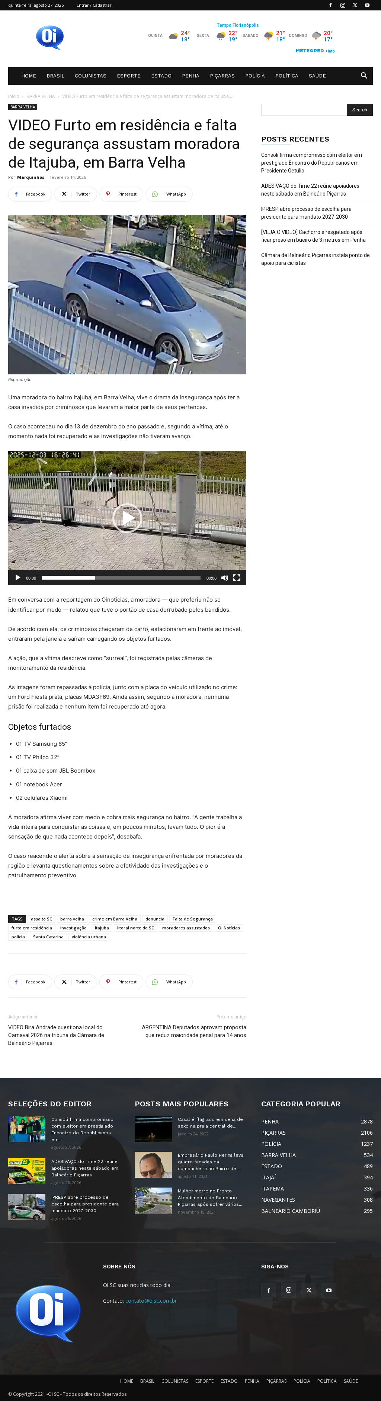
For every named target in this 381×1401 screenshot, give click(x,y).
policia (18, 936)
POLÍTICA (286, 76)
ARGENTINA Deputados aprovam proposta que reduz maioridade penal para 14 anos (194, 1031)
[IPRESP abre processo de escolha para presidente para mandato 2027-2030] (26, 1207)
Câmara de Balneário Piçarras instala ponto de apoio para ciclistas (315, 259)
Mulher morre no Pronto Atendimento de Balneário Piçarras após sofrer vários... (210, 1197)
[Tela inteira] (236, 577)
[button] (364, 76)
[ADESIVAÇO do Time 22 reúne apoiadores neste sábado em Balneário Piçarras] (26, 1171)
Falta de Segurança (193, 919)
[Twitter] (355, 5)
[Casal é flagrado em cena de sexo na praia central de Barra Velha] (153, 1129)
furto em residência (32, 928)
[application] (127, 518)
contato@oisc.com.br (151, 1300)
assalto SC (41, 919)
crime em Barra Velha (114, 919)
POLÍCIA (255, 76)
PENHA (190, 76)
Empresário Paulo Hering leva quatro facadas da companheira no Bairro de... (210, 1162)
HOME (28, 76)
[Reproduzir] (18, 577)
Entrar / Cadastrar (94, 5)
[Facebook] (330, 5)
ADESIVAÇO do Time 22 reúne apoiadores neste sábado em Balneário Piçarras (310, 190)
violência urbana (89, 936)
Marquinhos (30, 177)
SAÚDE (317, 76)
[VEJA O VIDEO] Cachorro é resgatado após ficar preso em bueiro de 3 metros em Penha (313, 236)
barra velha (72, 919)
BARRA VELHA (40, 96)
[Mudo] (224, 577)
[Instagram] (342, 5)
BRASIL (55, 76)
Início (13, 96)
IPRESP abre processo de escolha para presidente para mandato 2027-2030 (306, 213)
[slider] (121, 578)
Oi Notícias (229, 928)
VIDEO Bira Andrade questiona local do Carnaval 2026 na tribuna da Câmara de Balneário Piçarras (56, 1035)
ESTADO (161, 76)
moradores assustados (186, 928)
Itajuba (102, 928)
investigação (73, 928)
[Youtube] (367, 5)
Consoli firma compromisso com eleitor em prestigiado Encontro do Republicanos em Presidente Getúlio (311, 163)
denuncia (154, 919)
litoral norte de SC (135, 928)
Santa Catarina (48, 936)
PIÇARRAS (222, 76)
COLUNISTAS (90, 76)
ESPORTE (129, 76)
